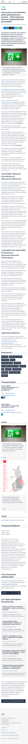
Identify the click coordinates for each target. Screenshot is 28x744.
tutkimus (22, 366)
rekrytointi (17, 363)
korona (12, 360)
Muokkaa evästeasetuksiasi (8, 732)
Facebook (3, 727)
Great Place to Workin (12, 81)
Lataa (4, 457)
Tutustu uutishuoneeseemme (13, 701)
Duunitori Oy (17, 24)
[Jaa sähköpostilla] (21, 28)
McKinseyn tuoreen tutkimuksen (10, 102)
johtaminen (5, 360)
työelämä (8, 369)
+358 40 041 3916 (10, 410)
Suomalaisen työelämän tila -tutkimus (12, 520)
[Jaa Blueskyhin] (15, 28)
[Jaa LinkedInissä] (7, 28)
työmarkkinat (17, 369)
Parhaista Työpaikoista (7, 187)
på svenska (15, 738)
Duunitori (5, 356)
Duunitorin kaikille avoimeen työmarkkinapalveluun (9, 342)
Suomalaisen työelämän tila (10, 366)
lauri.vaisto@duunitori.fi (8, 395)
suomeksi (3, 738)
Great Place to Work (15, 356)
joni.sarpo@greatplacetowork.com (11, 412)
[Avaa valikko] (9, 1)
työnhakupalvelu (14, 372)
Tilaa (4, 593)
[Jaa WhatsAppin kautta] (18, 28)
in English (9, 738)
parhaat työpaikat (7, 363)
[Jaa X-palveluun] (10, 28)
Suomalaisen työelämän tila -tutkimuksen (13, 89)
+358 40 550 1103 (10, 393)
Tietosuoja (3, 730)
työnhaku (5, 372)
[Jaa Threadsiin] (13, 28)
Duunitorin (14, 83)
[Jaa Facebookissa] (5, 28)
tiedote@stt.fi (4, 719)
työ (3, 369)
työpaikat (4, 375)
